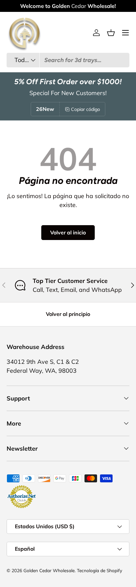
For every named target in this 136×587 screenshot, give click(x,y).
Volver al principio (68, 314)
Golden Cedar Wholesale (49, 570)
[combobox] (68, 60)
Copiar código (85, 109)
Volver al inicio (68, 232)
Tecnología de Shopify (99, 570)
